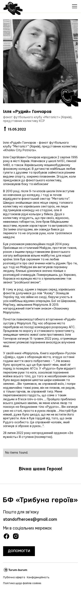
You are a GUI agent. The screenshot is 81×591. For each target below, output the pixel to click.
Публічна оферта (14, 577)
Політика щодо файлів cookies (22, 583)
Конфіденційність (38, 577)
